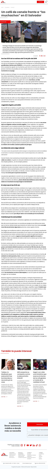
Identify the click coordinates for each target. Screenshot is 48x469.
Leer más (3, 396)
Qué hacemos (12, 455)
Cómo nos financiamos (11, 457)
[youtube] (28, 445)
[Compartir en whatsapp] (43, 55)
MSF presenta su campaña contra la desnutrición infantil (23, 375)
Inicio (2, 7)
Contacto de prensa (22, 457)
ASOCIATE (40, 1)
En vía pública (40, 458)
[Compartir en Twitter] (41, 55)
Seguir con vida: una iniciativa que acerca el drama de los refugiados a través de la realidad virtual (39, 377)
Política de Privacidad (25, 466)
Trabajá (41, 452)
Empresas (29, 456)
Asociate (29, 453)
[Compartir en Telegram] (44, 55)
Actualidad (7, 7)
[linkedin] (34, 445)
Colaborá (29, 452)
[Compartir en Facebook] (39, 55)
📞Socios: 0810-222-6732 (40, 463)
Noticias (12, 7)
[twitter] (31, 445)
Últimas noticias (21, 455)
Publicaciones (21, 456)
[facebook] (25, 445)
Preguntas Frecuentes (16, 466)
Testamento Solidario (31, 455)
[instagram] (22, 445)
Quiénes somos (12, 453)
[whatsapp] (40, 445)
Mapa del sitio (34, 466)
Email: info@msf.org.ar (27, 463)
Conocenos (11, 452)
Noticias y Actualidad (20, 453)
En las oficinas (40, 455)
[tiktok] (37, 445)
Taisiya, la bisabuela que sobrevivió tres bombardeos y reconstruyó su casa (6, 377)
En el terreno (41, 453)
